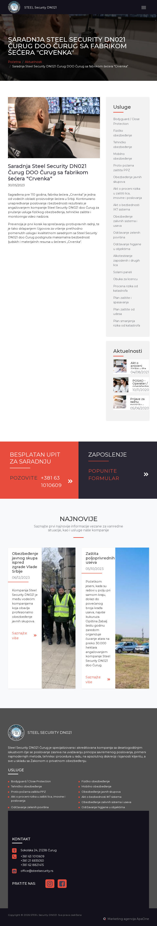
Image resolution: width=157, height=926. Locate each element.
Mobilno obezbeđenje (96, 786)
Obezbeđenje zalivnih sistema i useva (125, 221)
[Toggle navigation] (143, 7)
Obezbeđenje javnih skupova (101, 791)
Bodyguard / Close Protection (31, 781)
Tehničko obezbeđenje (26, 786)
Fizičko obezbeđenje (96, 781)
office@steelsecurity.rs (37, 871)
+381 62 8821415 (32, 865)
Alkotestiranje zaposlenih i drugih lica (126, 260)
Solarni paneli (122, 272)
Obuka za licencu (125, 279)
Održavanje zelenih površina (30, 807)
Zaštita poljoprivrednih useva (100, 558)
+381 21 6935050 (32, 860)
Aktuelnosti (33, 62)
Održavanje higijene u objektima (103, 807)
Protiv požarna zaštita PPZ (28, 791)
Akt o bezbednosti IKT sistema (101, 796)
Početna (14, 62)
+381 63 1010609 (32, 856)
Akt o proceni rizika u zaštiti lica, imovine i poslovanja (127, 193)
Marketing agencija (122, 919)
